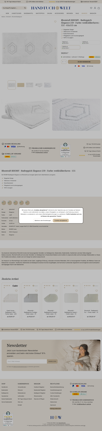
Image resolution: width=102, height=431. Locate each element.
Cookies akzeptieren (61, 220)
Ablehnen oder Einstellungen (43, 220)
